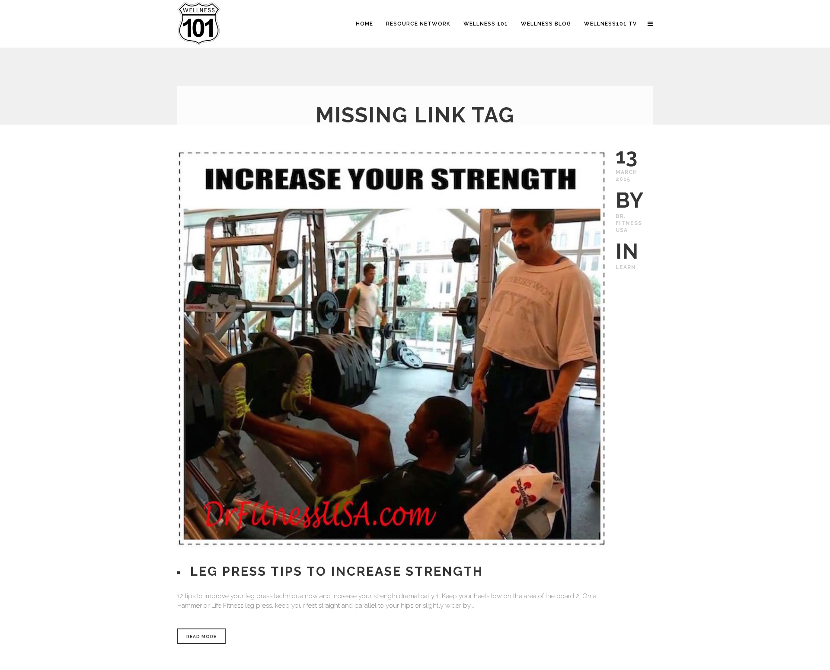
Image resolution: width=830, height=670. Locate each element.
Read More (201, 636)
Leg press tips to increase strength (336, 571)
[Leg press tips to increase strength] (391, 349)
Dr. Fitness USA (629, 223)
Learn (626, 267)
